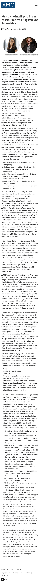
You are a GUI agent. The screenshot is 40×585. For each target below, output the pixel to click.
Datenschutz (17, 573)
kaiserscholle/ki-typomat (25, 497)
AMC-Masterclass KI (23, 423)
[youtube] (5, 580)
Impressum (5, 573)
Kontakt (27, 573)
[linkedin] (2, 580)
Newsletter (5, 575)
